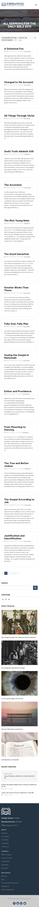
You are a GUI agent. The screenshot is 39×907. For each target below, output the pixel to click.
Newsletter (5, 865)
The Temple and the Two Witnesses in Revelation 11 (18, 637)
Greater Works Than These (16, 289)
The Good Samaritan (16, 254)
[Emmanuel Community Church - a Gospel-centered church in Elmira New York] (13, 4)
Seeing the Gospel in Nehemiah (16, 356)
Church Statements (7, 890)
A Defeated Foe (14, 48)
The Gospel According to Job (19, 501)
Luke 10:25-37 (26, 263)
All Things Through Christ (19, 115)
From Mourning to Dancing (15, 428)
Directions (4, 868)
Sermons (4, 876)
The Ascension (13, 184)
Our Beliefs (5, 840)
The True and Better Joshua (16, 464)
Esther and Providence (17, 391)
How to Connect (7, 858)
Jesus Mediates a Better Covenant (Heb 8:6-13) (19, 777)
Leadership (4, 843)
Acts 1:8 (20, 131)
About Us (4, 833)
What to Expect (6, 854)
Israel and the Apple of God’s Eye (12, 698)
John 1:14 (7, 337)
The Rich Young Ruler (17, 220)
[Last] (17, 573)
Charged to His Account (18, 82)
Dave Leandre (27, 51)
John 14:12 (7, 297)
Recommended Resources (10, 883)
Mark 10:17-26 (10, 230)
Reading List (5, 886)
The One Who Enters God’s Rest (12, 729)
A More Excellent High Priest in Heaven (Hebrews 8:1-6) (19, 785)
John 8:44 (7, 58)
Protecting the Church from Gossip (13, 668)
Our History (5, 836)
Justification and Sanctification (14, 537)
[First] (2, 573)
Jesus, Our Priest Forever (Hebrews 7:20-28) (17, 793)
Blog (2, 879)
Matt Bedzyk (27, 154)
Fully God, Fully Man (16, 323)
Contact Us (5, 846)
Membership (5, 861)
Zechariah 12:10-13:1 (11, 437)
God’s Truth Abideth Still (19, 151)
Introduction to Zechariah (10, 759)
